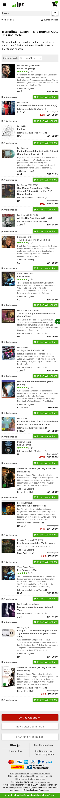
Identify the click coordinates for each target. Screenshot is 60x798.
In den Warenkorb (46, 97)
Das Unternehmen (44, 745)
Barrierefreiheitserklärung (20, 776)
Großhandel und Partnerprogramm (44, 752)
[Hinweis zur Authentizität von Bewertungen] (31, 71)
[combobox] (26, 13)
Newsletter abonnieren (30, 726)
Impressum (38, 776)
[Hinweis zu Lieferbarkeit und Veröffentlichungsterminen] (33, 88)
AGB (12, 773)
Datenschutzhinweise (40, 773)
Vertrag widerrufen (30, 717)
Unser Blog (15, 751)
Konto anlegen (51, 20)
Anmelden (8, 20)
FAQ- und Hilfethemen (30, 736)
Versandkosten (22, 773)
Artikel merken (10, 97)
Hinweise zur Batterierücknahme (30, 779)
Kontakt (48, 776)
